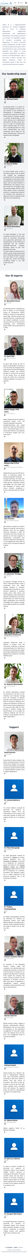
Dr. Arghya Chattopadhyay (10, 908)
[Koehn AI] (6, 3)
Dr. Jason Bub (9, 356)
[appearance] (15, 2)
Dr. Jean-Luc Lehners (12, 1159)
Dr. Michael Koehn (11, 99)
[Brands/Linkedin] (5, 102)
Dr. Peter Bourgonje (12, 848)
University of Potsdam (10, 861)
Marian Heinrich (10, 1016)
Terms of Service (16, 1250)
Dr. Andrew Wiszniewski (13, 684)
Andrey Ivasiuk (10, 1065)
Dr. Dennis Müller (11, 164)
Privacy (9, 1250)
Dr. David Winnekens (12, 226)
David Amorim (9, 752)
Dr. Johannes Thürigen (12, 574)
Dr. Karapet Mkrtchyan (13, 1214)
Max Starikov (9, 519)
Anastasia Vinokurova (12, 635)
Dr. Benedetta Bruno (12, 301)
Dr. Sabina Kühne (10, 1120)
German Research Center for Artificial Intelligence (14, 867)
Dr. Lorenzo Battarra (12, 800)
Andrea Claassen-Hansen (13, 957)
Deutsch (21, 1247)
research (14, 857)
